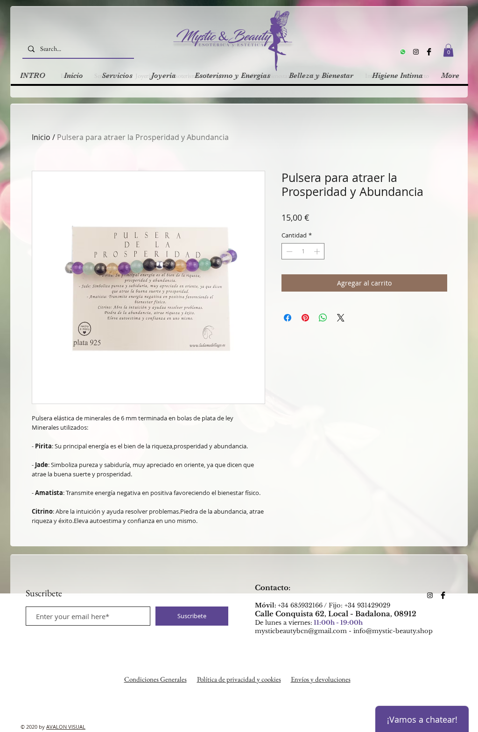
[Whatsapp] (403, 52)
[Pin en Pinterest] (305, 317)
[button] (448, 50)
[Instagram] (416, 52)
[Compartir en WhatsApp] (323, 317)
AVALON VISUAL (65, 726)
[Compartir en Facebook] (287, 317)
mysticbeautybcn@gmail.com (301, 631)
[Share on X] (340, 317)
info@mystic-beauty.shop (393, 631)
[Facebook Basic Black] (429, 52)
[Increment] (317, 251)
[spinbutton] (303, 251)
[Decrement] (288, 251)
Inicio (41, 137)
